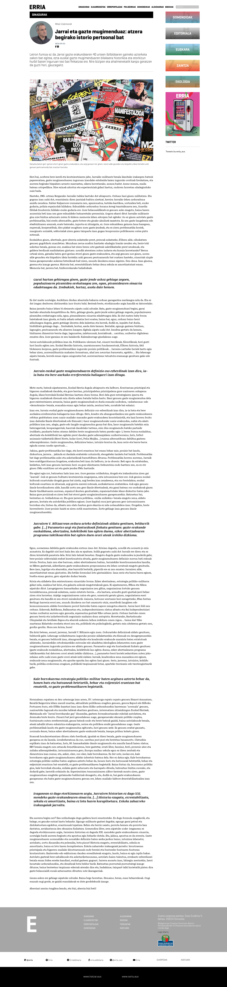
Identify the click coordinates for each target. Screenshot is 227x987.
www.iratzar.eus (92, 976)
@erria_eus (117, 960)
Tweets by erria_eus (175, 151)
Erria (50, 960)
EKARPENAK (162, 960)
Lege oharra (163, 932)
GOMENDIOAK (143, 7)
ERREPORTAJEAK (114, 7)
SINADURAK (83, 7)
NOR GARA (124, 928)
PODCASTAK (125, 924)
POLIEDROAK (130, 7)
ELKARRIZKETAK (98, 7)
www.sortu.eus (130, 976)
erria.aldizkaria (96, 960)
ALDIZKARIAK (157, 7)
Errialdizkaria (75, 960)
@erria (29, 960)
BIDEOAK (169, 7)
